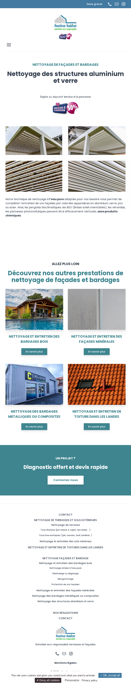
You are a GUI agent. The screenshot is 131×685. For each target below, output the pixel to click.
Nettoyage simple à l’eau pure (66, 568)
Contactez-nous (65, 480)
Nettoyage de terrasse (65, 525)
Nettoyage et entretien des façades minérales (65, 590)
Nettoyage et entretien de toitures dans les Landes (65, 547)
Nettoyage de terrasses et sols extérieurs (65, 520)
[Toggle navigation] (66, 45)
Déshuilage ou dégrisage (65, 573)
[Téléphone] (108, 4)
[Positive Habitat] (65, 22)
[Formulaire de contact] (115, 4)
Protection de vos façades (65, 584)
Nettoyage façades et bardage (65, 558)
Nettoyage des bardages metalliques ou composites (65, 596)
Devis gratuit (94, 4)
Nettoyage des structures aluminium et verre (66, 601)
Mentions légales (65, 663)
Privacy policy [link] (89, 680)
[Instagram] (122, 4)
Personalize (72, 680)
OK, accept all (111, 675)
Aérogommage (65, 578)
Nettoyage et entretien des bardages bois (65, 563)
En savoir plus (34, 351)
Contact (65, 515)
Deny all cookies (49, 680)
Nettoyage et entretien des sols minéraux (65, 541)
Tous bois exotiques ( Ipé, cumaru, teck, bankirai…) (65, 535)
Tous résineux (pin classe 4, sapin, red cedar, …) (65, 529)
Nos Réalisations (65, 613)
